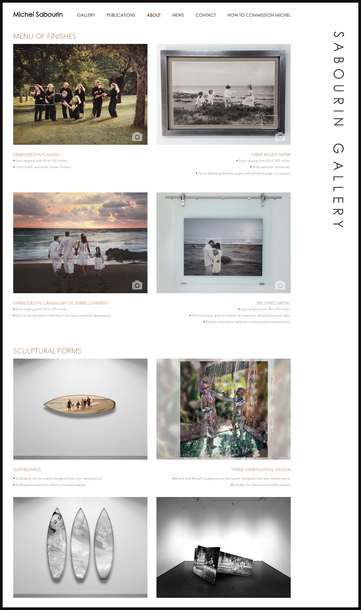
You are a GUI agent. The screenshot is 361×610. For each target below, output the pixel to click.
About (154, 15)
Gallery (86, 15)
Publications (121, 15)
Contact (206, 15)
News (178, 15)
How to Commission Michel (259, 15)
